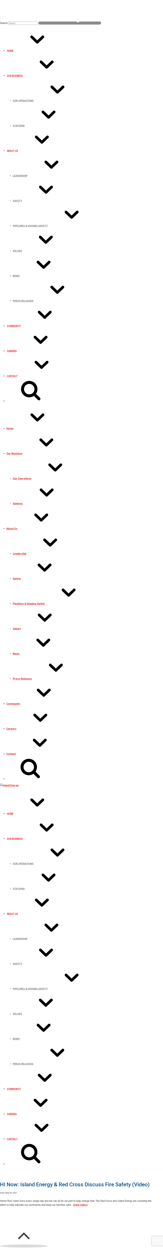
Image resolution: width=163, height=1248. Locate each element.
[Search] (69, 23)
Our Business (15, 75)
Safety (17, 200)
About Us (12, 151)
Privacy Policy (38, 1216)
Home (10, 50)
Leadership (20, 175)
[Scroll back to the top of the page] (24, 1246)
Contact (12, 376)
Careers (12, 351)
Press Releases (23, 300)
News (16, 275)
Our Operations (23, 100)
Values (17, 250)
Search (4, 23)
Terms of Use (55, 1216)
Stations (19, 125)
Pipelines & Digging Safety (30, 225)
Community (14, 326)
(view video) (80, 1204)
